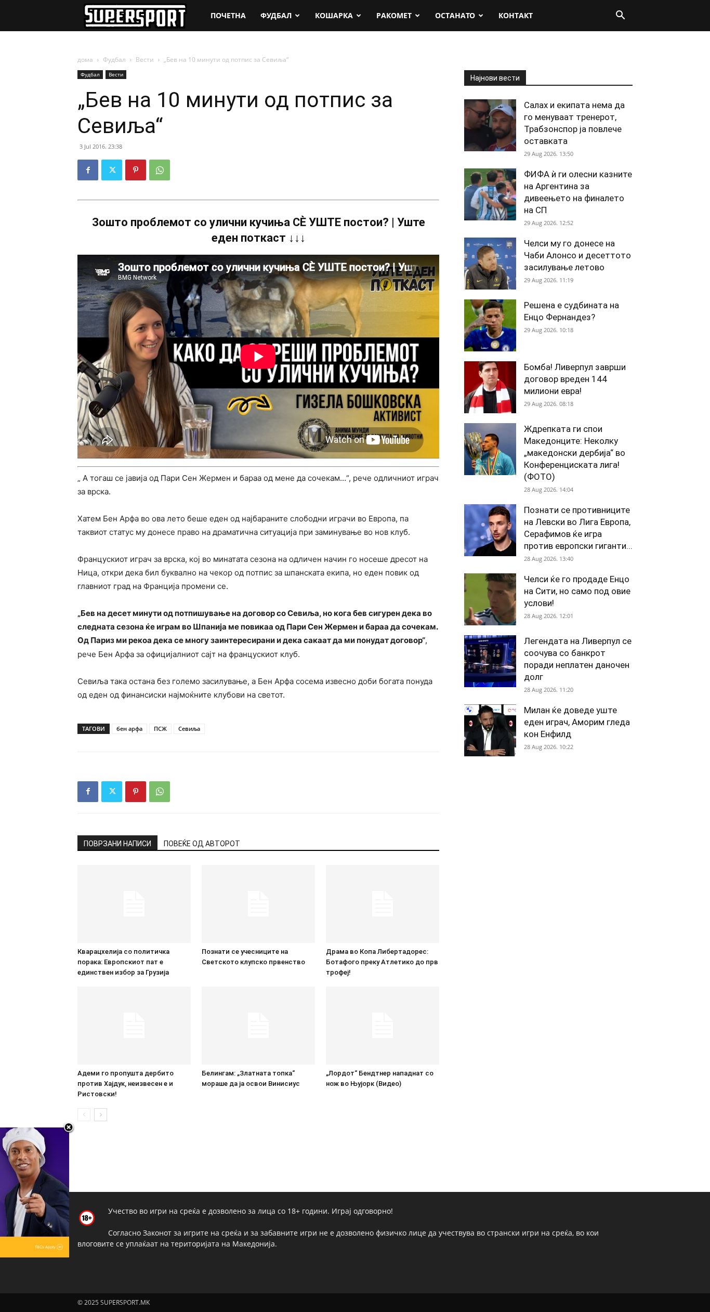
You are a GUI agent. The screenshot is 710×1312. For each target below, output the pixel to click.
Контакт (515, 15)
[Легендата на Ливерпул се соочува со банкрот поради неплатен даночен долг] (490, 661)
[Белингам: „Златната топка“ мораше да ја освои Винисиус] (258, 1026)
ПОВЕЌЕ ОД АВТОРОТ (202, 843)
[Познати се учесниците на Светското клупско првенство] (258, 904)
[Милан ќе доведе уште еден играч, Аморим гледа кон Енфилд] (490, 730)
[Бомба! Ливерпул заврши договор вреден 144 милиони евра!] (490, 387)
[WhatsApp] (159, 170)
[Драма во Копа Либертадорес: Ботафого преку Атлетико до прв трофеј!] (382, 904)
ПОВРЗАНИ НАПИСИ (117, 843)
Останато (455, 15)
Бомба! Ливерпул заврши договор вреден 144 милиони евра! (575, 379)
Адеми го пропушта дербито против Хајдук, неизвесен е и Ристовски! (125, 1083)
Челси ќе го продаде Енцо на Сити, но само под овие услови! (577, 591)
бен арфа (129, 728)
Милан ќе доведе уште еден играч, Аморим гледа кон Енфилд (577, 722)
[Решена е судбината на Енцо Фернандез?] (490, 325)
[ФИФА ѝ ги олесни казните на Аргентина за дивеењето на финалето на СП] (490, 194)
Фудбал (276, 15)
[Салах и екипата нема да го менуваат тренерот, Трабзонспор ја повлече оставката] (490, 125)
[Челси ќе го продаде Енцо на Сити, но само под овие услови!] (490, 599)
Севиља (189, 728)
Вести (145, 59)
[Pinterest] (135, 170)
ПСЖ (160, 728)
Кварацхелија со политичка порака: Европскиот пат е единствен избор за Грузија (123, 962)
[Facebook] (87, 170)
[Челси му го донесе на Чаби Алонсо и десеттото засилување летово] (490, 264)
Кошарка (334, 15)
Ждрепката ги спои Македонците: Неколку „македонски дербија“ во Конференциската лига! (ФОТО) (574, 453)
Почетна (228, 15)
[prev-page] (83, 1114)
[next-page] (100, 1114)
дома (85, 59)
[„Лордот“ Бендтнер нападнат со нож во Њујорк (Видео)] (382, 1026)
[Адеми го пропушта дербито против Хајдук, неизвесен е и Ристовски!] (134, 1026)
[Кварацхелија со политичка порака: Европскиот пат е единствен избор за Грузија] (134, 904)
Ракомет (394, 15)
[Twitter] (111, 170)
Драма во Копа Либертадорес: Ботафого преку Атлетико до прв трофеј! (382, 962)
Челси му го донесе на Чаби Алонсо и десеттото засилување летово (577, 255)
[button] (620, 16)
